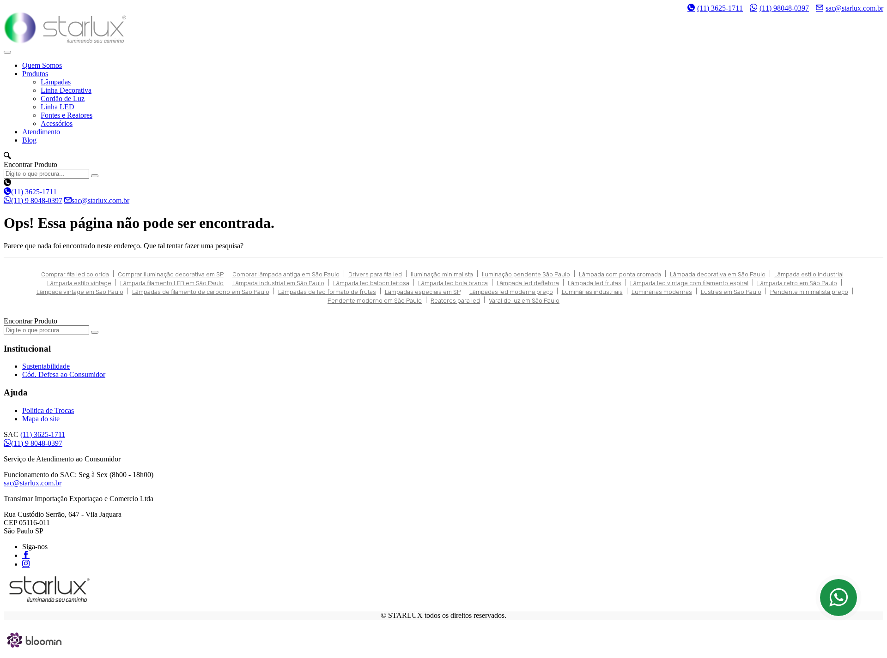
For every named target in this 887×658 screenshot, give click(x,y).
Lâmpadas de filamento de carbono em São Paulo (200, 291)
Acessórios (57, 123)
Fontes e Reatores (66, 115)
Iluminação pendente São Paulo (526, 274)
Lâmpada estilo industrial (809, 274)
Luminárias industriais (592, 291)
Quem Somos (42, 65)
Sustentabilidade (46, 366)
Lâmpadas (56, 82)
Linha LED (57, 107)
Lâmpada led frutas (594, 283)
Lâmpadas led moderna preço (511, 291)
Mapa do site (41, 419)
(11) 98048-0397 (784, 8)
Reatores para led (455, 300)
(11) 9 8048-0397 (36, 200)
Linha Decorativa (66, 90)
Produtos (35, 74)
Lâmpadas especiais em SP (423, 291)
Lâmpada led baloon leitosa (371, 283)
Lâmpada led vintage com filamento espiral (689, 283)
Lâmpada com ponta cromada (620, 274)
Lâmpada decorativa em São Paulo (717, 274)
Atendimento (41, 132)
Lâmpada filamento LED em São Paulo (172, 283)
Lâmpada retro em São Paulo (797, 283)
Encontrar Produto (30, 164)
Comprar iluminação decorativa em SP (171, 274)
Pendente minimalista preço (809, 291)
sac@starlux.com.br (854, 8)
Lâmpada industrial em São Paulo (278, 283)
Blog (29, 140)
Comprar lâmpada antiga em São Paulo (286, 274)
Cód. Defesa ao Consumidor (63, 374)
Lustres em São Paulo (731, 291)
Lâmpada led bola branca (453, 283)
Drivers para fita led (375, 274)
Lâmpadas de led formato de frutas (327, 291)
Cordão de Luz (63, 98)
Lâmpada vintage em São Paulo (79, 291)
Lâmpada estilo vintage (79, 283)
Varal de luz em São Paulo (524, 300)
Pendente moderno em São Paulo (375, 300)
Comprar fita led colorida (75, 274)
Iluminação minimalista (442, 274)
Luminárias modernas (662, 291)
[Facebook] (26, 554)
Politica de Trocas (48, 410)
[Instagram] (26, 563)
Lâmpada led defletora (528, 283)
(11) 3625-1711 (720, 8)
